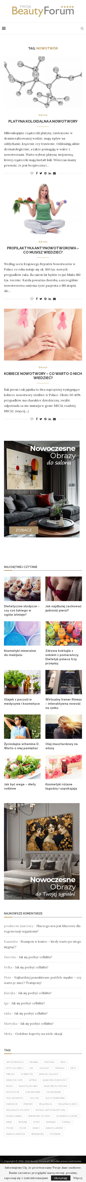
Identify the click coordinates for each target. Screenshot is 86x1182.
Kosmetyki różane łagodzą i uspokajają (61, 786)
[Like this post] (31, 173)
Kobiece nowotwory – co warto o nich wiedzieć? (43, 376)
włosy (23, 1128)
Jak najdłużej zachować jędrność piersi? (63, 608)
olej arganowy (15, 1098)
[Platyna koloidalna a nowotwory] (43, 82)
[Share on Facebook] (37, 173)
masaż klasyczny (28, 1086)
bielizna (34, 1062)
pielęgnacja (45, 1104)
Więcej (77, 1178)
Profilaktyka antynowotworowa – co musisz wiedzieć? (43, 250)
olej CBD (34, 1098)
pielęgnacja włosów (18, 1110)
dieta (73, 1068)
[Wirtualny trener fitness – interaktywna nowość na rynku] (63, 682)
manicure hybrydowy (55, 1080)
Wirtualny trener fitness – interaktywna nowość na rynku (63, 704)
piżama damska (14, 1116)
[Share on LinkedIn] (50, 173)
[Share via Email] (54, 173)
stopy (36, 1122)
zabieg (36, 1128)
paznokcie (12, 1104)
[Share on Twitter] (41, 173)
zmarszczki (37, 1134)
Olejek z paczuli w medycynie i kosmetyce (22, 701)
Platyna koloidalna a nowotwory (43, 121)
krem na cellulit (48, 1074)
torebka (66, 1122)
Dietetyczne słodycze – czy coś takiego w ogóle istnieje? (22, 610)
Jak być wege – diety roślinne (20, 786)
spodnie (22, 1122)
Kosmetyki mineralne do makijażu (20, 653)
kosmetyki (27, 1074)
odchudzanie (53, 1092)
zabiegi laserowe (15, 1134)
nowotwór (12, 1092)
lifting (33, 1080)
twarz (9, 1128)
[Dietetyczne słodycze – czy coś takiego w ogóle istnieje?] (22, 589)
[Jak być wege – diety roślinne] (22, 767)
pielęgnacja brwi (67, 1104)
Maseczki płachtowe (55, 1086)
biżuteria (49, 1062)
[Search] (82, 28)
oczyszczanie (32, 1092)
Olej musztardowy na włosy (61, 746)
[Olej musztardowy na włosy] (63, 726)
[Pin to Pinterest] (45, 173)
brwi (63, 1062)
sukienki (51, 1122)
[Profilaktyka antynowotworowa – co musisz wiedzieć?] (43, 209)
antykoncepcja (15, 1062)
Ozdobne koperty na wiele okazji (38, 1034)
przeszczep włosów (39, 1116)
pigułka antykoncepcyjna (50, 1110)
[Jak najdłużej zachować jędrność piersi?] (63, 589)
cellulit (44, 1068)
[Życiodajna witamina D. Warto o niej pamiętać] (22, 726)
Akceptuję (60, 1178)
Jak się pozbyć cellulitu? (35, 957)
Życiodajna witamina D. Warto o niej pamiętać (21, 746)
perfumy (28, 1104)
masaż (9, 1086)
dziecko (10, 1074)
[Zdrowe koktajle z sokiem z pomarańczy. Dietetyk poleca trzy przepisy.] (63, 633)
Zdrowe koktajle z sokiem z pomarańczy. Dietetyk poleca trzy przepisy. (62, 657)
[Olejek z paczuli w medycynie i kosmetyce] (22, 682)
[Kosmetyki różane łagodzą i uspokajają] (63, 767)
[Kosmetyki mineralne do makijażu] (22, 633)
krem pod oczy (14, 1080)
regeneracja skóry (67, 1116)
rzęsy (9, 1122)
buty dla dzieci (14, 1068)
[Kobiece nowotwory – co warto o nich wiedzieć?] (43, 335)
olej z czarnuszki (55, 1098)
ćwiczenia (55, 1134)
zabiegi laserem (54, 1128)
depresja (59, 1068)
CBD (31, 1068)
